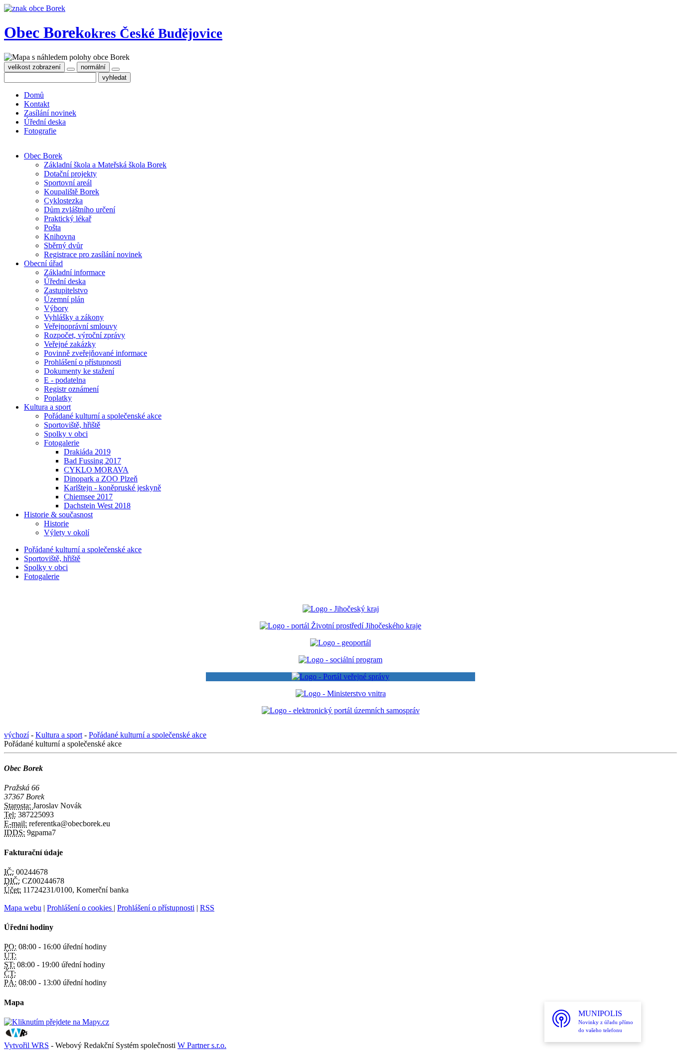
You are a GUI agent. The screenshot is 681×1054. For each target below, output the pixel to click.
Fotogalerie (61, 443)
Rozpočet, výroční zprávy (84, 335)
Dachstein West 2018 (97, 505)
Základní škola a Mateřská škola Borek (105, 164)
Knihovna (59, 236)
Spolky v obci (66, 434)
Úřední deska (45, 122)
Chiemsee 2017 (88, 496)
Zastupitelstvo (66, 290)
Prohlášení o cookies (80, 907)
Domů (34, 95)
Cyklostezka (63, 200)
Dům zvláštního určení (79, 209)
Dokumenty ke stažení (79, 371)
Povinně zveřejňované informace (95, 353)
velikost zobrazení (34, 67)
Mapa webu (22, 907)
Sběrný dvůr (63, 245)
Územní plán (64, 299)
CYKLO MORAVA (96, 469)
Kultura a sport (47, 407)
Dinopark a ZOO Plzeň (101, 478)
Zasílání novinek (50, 113)
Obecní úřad (43, 263)
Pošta (52, 227)
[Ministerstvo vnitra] (341, 693)
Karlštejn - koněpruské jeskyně (112, 487)
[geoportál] (340, 642)
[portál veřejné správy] (340, 676)
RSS (207, 907)
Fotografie (40, 131)
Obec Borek (113, 32)
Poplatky (58, 398)
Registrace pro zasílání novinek (93, 254)
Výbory (56, 308)
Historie (56, 523)
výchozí (16, 735)
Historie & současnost (58, 514)
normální (93, 67)
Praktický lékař (67, 218)
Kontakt (36, 104)
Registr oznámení (71, 389)
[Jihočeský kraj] (341, 608)
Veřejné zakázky (70, 344)
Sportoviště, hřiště (72, 425)
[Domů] (34, 8)
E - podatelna (65, 380)
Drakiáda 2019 (87, 452)
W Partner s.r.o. (201, 1045)
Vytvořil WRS (26, 1045)
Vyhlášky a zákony (74, 317)
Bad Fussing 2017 (92, 460)
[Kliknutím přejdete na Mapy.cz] (56, 1022)
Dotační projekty (70, 173)
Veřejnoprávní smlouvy (80, 326)
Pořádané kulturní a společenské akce (103, 416)
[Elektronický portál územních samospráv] (341, 710)
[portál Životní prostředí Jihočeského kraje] (340, 625)
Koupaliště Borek (71, 191)
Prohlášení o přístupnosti (82, 362)
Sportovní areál (68, 182)
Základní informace (74, 272)
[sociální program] (340, 659)
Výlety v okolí (66, 532)
